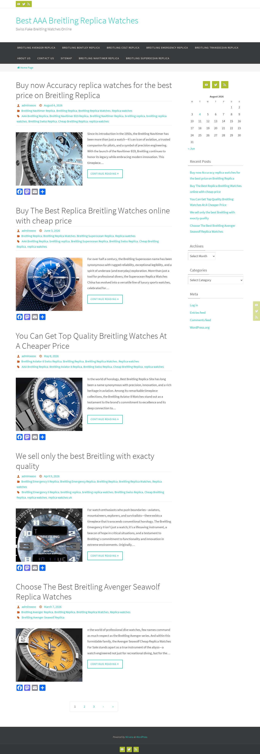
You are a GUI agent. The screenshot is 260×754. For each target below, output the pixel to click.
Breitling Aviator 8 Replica (65, 367)
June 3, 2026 (52, 230)
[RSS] (29, 4)
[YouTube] (19, 4)
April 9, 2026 (52, 476)
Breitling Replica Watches (94, 111)
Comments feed (200, 320)
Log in (194, 305)
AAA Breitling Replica (35, 116)
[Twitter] (24, 4)
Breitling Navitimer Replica (38, 111)
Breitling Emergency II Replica (40, 481)
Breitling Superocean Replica (95, 236)
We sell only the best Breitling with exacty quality (85, 461)
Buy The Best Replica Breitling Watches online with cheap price (93, 215)
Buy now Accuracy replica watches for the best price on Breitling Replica (94, 90)
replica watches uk (60, 497)
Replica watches (122, 111)
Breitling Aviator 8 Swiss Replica (41, 361)
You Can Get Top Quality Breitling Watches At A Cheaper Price (91, 340)
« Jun (191, 148)
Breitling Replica (66, 111)
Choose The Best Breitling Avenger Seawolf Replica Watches (88, 591)
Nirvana (129, 737)
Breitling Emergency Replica (78, 481)
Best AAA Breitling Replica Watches (77, 20)
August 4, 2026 (53, 105)
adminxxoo (29, 105)
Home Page (26, 67)
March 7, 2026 (52, 607)
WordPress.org (200, 327)
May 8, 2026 (51, 356)
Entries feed (198, 312)
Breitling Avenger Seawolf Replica (43, 617)
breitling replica (135, 116)
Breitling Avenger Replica (37, 612)
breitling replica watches (97, 492)
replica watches (99, 121)
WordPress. (142, 737)
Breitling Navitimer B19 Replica (69, 116)
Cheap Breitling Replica (73, 121)
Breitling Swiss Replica (42, 121)
